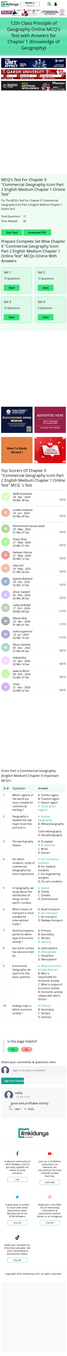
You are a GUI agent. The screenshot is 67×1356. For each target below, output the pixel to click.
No (26, 1049)
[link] (30, 4)
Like (17, 1179)
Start (12, 288)
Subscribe (50, 1182)
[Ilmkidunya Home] (10, 4)
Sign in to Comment (14, 1080)
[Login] (55, 4)
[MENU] (63, 4)
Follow (17, 1222)
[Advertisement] (33, 128)
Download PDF (37, 232)
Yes (13, 1049)
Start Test (12, 232)
